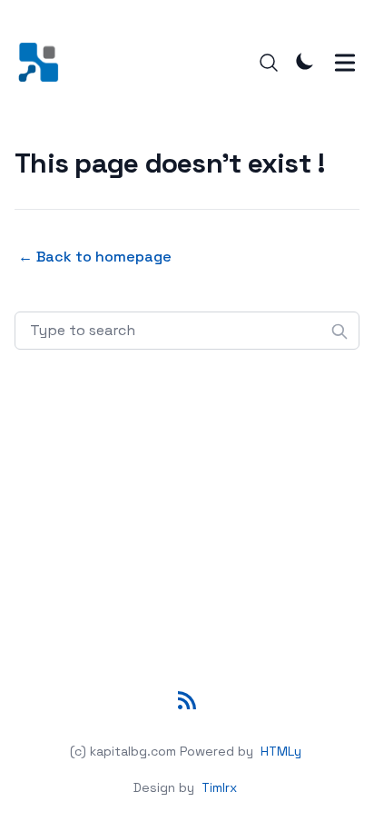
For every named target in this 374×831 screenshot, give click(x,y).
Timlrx (219, 787)
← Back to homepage (95, 256)
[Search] (269, 63)
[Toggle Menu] (344, 62)
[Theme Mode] (305, 61)
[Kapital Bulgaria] (44, 62)
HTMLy (281, 751)
